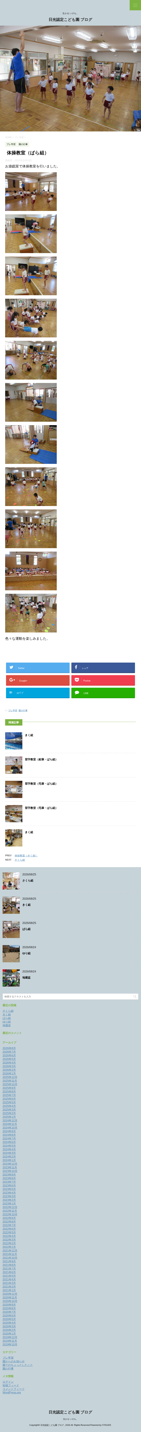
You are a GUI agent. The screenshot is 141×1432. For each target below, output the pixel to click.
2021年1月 (9, 1290)
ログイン (8, 1381)
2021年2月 (9, 1286)
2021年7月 (9, 1268)
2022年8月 (9, 1221)
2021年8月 (9, 1265)
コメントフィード (14, 1389)
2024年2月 (9, 1156)
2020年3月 (9, 1326)
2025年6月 (9, 1098)
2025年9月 (9, 1088)
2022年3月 (9, 1239)
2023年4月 (9, 1192)
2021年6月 (9, 1272)
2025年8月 (9, 1091)
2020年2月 (9, 1330)
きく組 (29, 735)
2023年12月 (10, 1163)
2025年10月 (10, 1084)
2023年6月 (9, 1185)
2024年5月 (9, 1145)
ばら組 (26, 929)
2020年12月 (10, 1293)
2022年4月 (9, 1236)
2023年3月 (9, 1196)
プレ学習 (12, 710)
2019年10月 (10, 1344)
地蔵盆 (26, 977)
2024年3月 (9, 1153)
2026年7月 (9, 1051)
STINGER (106, 1425)
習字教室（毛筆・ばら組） (41, 783)
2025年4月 (9, 1106)
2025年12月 (10, 1077)
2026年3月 (9, 1066)
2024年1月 (9, 1160)
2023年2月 (9, 1200)
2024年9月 (9, 1131)
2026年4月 (9, 1062)
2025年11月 (10, 1080)
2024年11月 (10, 1124)
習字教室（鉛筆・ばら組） (41, 759)
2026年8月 (9, 1048)
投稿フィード (11, 1385)
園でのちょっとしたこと (18, 1365)
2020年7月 (9, 1312)
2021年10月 (10, 1257)
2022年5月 (9, 1232)
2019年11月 (10, 1340)
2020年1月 (9, 1333)
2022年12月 (10, 1207)
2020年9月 (9, 1304)
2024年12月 (10, 1120)
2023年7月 (9, 1181)
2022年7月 (9, 1225)
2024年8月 (9, 1134)
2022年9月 (9, 1218)
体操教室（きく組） (26, 855)
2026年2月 (9, 1069)
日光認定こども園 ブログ (70, 19)
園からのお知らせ (14, 1361)
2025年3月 (9, 1109)
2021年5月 (9, 1275)
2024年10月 (10, 1127)
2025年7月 (9, 1095)
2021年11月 (10, 1254)
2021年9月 (9, 1261)
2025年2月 (9, 1113)
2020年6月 (9, 1315)
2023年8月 (9, 1178)
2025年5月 (9, 1102)
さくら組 (20, 859)
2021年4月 (9, 1279)
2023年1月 (9, 1203)
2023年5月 (9, 1189)
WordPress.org (12, 1392)
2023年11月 (10, 1167)
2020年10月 (10, 1301)
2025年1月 (9, 1116)
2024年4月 (9, 1149)
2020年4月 (9, 1322)
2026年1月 (9, 1073)
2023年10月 (10, 1171)
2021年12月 (10, 1250)
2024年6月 (9, 1142)
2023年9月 (9, 1174)
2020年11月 (10, 1297)
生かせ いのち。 (70, 1419)
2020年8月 (9, 1308)
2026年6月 (9, 1055)
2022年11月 (10, 1210)
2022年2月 (9, 1243)
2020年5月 (9, 1319)
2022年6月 (9, 1228)
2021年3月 (9, 1283)
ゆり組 (26, 953)
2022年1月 (9, 1246)
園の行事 (23, 710)
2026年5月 (9, 1059)
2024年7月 (9, 1138)
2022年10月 (10, 1214)
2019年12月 (10, 1337)
